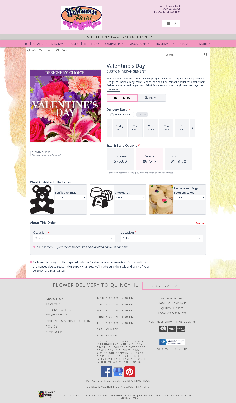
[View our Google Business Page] (118, 376)
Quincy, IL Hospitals (136, 380)
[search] (206, 54)
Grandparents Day (48, 44)
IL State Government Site (132, 386)
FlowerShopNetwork (120, 395)
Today (142, 114)
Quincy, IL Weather (99, 386)
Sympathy (113, 44)
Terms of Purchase (178, 395)
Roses (74, 44)
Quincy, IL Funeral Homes (103, 380)
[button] (171, 23)
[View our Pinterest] (129, 376)
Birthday (91, 44)
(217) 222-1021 (171, 11)
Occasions (138, 44)
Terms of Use (128, 397)
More (203, 44)
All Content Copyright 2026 (83, 395)
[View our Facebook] (106, 376)
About (185, 44)
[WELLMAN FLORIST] (81, 29)
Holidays (163, 44)
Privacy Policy (150, 395)
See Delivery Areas (161, 286)
